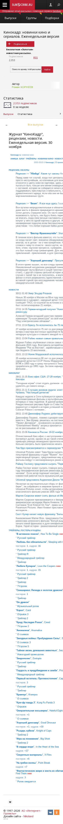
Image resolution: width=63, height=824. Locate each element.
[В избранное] (10, 802)
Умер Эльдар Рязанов (34, 293)
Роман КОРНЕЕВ (22, 87)
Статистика (13, 98)
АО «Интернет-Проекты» (22, 812)
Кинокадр (50, 162)
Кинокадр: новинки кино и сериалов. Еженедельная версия (31, 34)
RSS (35, 57)
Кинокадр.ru (15, 155)
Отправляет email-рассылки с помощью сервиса (31, 11)
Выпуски (10, 18)
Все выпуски (35, 124)
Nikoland (28, 816)
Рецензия (21, 173)
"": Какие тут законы (44, 173)
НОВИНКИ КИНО (46, 159)
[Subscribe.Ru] (22, 5)
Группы (31, 18)
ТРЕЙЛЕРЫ (31, 159)
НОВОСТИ (14, 290)
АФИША (14, 159)
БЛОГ (22, 159)
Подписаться (20, 44)
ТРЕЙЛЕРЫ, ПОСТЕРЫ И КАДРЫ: (25, 530)
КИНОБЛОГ (14, 373)
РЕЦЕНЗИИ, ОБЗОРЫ (19, 170)
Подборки (52, 18)
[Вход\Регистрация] (50, 5)
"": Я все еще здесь (43, 203)
